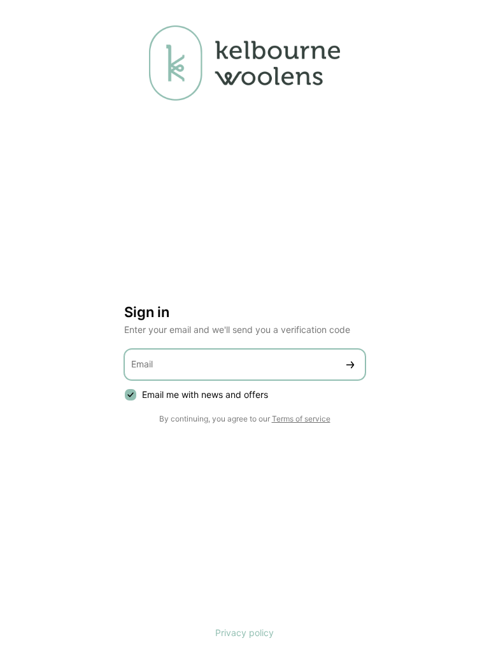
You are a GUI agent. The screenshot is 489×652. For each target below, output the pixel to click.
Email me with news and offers (205, 394)
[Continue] (350, 364)
